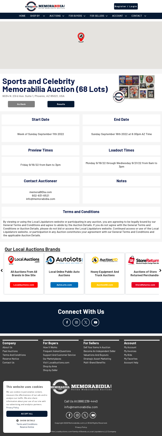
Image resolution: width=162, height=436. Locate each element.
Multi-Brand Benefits (94, 362)
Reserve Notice (11, 358)
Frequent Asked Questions (57, 350)
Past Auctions (10, 350)
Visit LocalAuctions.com (56, 362)
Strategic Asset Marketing (97, 358)
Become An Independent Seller (99, 350)
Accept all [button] (27, 413)
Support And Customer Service (59, 354)
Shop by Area (50, 366)
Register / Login (126, 6)
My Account (130, 347)
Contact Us (8, 362)
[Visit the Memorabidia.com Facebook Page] (67, 322)
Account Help (131, 362)
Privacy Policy (12, 407)
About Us (7, 347)
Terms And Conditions (14, 354)
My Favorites (130, 358)
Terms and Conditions (27, 424)
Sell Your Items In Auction (97, 347)
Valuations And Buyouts (96, 354)
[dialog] (27, 407)
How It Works (50, 347)
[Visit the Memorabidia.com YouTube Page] (95, 322)
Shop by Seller (50, 369)
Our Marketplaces (52, 358)
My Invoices (130, 350)
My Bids (128, 354)
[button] (81, 37)
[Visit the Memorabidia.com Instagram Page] (76, 322)
